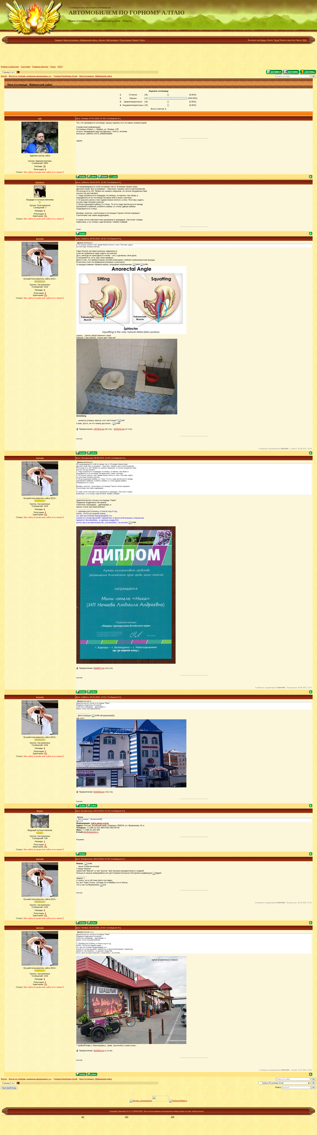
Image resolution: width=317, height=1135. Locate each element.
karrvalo (40, 239)
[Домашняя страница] (103, 176)
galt (39, 118)
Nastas (40, 811)
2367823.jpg (99, 429)
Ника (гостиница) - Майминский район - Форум (84, 40)
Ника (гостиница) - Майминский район (95, 76)
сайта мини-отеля (100, 823)
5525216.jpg (119, 429)
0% (45, 216)
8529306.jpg (99, 792)
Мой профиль (112, 40)
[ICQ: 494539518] (113, 176)
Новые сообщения (10, 67)
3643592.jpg (99, 1050)
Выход (136, 40)
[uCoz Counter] (160, 1101)
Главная (58, 40)
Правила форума (40, 67)
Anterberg (39, 182)
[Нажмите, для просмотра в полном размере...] (131, 333)
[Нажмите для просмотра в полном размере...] (131, 1043)
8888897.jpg (99, 668)
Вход (142, 40)
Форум (4, 76)
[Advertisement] (158, 55)
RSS (305, 40)
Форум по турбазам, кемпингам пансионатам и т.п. (30, 76)
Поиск (53, 67)
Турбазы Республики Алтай (65, 76)
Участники (25, 67)
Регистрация (125, 40)
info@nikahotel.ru (91, 832)
